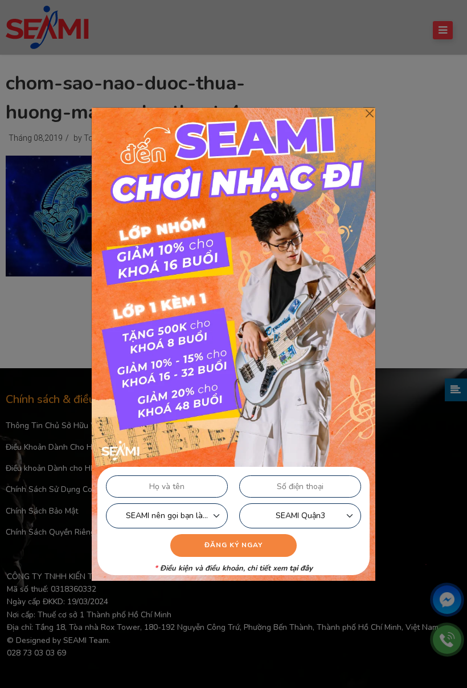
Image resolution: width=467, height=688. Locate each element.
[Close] (369, 114)
